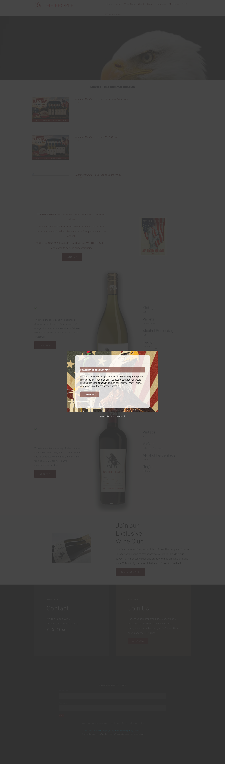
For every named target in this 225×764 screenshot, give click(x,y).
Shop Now (90, 394)
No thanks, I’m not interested (112, 416)
